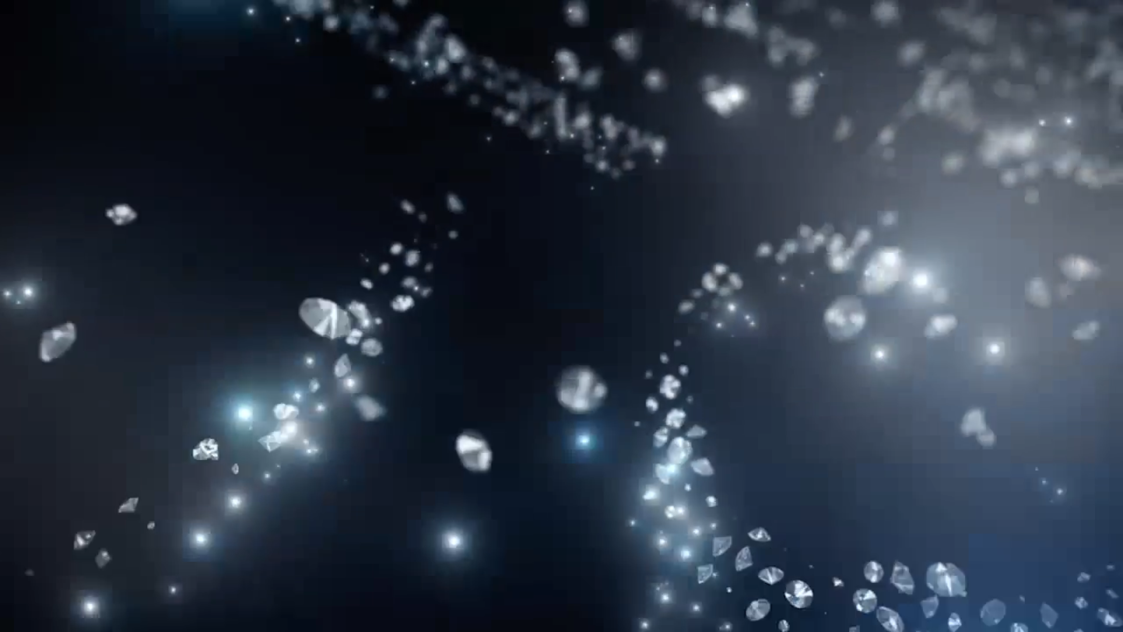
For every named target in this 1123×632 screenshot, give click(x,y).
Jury (700, 12)
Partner (746, 12)
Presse (531, 181)
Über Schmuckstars (456, 13)
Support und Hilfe (731, 135)
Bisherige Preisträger (656, 12)
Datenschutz (726, 158)
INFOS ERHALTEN (309, 195)
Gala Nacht (412, 13)
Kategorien (377, 13)
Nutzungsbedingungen (737, 151)
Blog (721, 12)
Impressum (724, 143)
